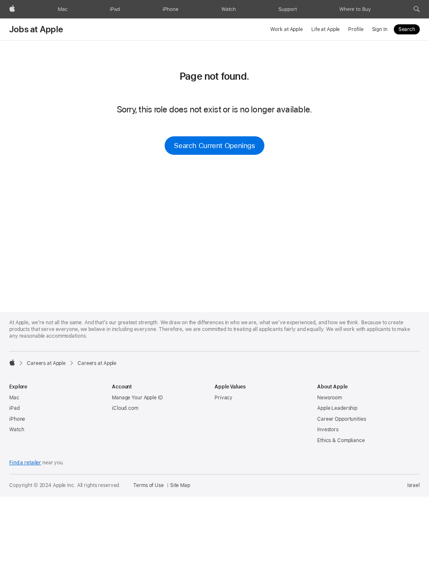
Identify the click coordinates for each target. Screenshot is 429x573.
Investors (328, 429)
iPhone (17, 419)
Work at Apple (286, 29)
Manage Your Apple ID (137, 398)
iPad (14, 408)
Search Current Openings (214, 145)
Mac (14, 398)
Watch (16, 429)
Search (406, 29)
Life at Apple (325, 29)
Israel (413, 485)
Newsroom (329, 398)
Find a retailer (25, 463)
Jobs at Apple (36, 29)
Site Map (180, 485)
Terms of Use (148, 485)
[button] (416, 9)
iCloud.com (125, 408)
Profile (355, 29)
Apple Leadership (337, 408)
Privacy (223, 398)
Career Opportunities (341, 419)
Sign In (380, 29)
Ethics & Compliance (341, 440)
